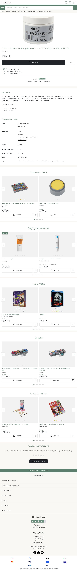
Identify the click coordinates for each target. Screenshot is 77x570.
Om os (4, 500)
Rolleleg (20, 134)
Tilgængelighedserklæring (47, 568)
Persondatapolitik (34, 568)
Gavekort (5, 505)
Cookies (56, 568)
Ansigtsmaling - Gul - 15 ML (48, 203)
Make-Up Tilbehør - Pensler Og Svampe (15, 424)
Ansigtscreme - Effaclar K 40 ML (50, 259)
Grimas (4, 51)
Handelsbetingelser (24, 568)
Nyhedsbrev (6, 495)
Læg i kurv (34, 62)
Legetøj (20, 131)
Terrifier (41, 314)
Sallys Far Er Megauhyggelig (11, 314)
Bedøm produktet (38, 461)
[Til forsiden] (6, 2)
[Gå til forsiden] (38, 533)
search (75, 7)
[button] (3, 189)
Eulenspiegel (43, 426)
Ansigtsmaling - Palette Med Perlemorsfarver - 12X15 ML (19, 369)
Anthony (4, 261)
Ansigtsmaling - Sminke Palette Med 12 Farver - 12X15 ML (55, 369)
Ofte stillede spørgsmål (10, 486)
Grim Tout (5, 426)
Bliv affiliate (6, 510)
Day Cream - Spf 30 (8, 259)
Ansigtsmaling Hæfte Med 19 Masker (51, 424)
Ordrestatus (6, 490)
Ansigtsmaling (22, 140)
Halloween (21, 126)
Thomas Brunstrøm (7, 316)
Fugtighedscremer (24, 123)
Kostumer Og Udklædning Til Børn (29, 137)
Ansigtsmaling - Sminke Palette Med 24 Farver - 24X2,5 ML (18, 204)
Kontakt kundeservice (10, 480)
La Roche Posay (44, 261)
